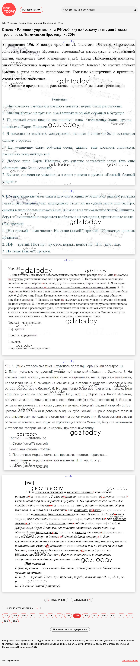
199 (104, 615)
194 (59, 615)
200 (112, 615)
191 (32, 615)
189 (15, 615)
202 (130, 615)
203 (6, 621)
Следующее (81, 599)
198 (95, 615)
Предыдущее (57, 599)
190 (24, 615)
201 (121, 615)
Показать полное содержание (70, 629)
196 (77, 615)
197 (86, 615)
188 (6, 615)
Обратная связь (130, 660)
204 (15, 621)
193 (50, 615)
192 (41, 615)
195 (68, 615)
